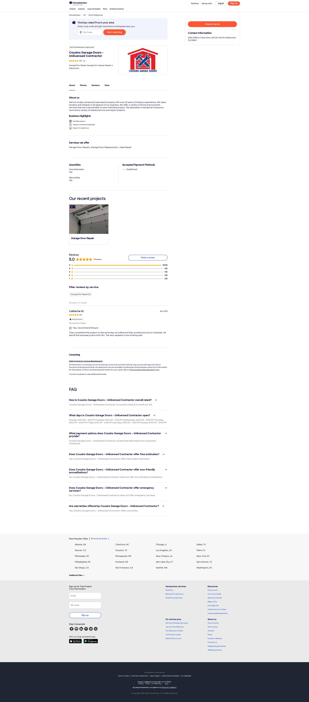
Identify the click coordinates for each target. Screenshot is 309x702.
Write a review (148, 257)
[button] (89, 224)
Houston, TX (121, 550)
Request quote (212, 24)
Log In (221, 3)
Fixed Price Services (174, 598)
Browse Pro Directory (174, 594)
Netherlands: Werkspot (170, 676)
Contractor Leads (173, 635)
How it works (213, 623)
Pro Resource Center (174, 631)
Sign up (85, 615)
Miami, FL (201, 550)
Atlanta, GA (80, 544)
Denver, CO (80, 550)
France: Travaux (124, 676)
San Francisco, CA (124, 567)
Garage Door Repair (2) (81, 294)
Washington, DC (204, 567)
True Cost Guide (214, 594)
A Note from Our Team (217, 609)
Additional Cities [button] (75, 575)
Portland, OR (121, 562)
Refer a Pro (212, 602)
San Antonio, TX (204, 562)
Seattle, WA (161, 567)
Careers (211, 631)
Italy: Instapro (155, 676)
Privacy (140, 682)
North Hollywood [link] (96, 15)
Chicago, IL (161, 544)
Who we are (213, 627)
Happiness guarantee (217, 646)
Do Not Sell (156, 682)
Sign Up (234, 3)
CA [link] (84, 15)
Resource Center (215, 598)
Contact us (212, 642)
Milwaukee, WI (82, 556)
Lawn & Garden (94, 9)
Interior (73, 9)
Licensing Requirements (218, 613)
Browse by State (99, 538)
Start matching (114, 32)
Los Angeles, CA (164, 550)
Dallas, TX (201, 544)
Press (210, 635)
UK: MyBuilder (186, 676)
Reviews (96, 85)
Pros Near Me (213, 606)
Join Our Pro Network (175, 627)
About (72, 85)
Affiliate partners (215, 650)
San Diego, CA (82, 567)
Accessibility (166, 683)
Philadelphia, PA (83, 562)
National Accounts (173, 638)
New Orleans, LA (164, 556)
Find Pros (169, 590)
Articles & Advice (117, 9)
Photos (83, 85)
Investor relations (215, 638)
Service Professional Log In (177, 623)
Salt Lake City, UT (164, 562)
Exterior (81, 9)
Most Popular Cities (78, 538)
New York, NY (203, 556)
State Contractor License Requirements (85, 361)
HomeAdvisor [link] (75, 15)
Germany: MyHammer (140, 676)
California (147, 682)
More (105, 9)
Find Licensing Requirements (142, 370)
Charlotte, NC (122, 544)
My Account (213, 590)
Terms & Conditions (169, 687)
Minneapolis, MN (123, 556)
